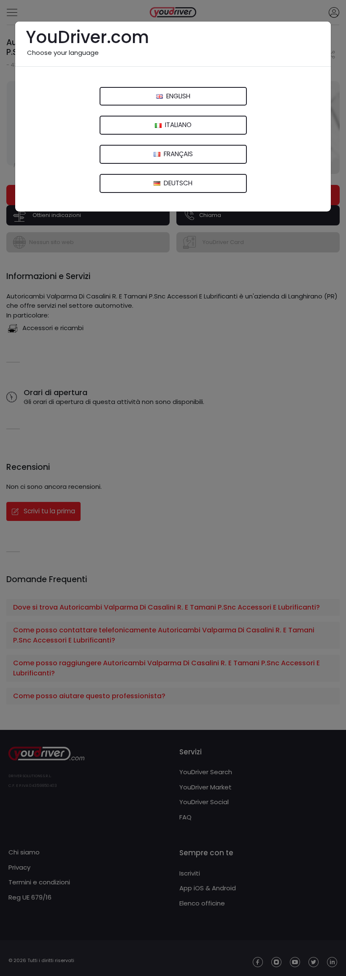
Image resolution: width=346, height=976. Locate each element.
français (177, 153)
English (177, 96)
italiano (177, 124)
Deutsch (177, 183)
